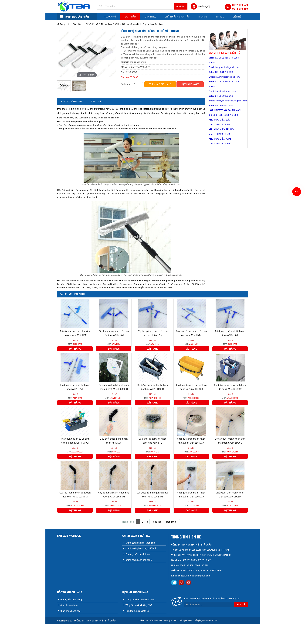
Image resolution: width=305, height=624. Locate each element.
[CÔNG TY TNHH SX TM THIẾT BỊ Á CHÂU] (74, 6)
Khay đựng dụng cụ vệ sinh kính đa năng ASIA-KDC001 (75, 440)
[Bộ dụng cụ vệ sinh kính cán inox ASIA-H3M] (230, 313)
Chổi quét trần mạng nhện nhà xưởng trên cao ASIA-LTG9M (191, 496)
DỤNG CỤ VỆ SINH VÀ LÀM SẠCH (102, 24)
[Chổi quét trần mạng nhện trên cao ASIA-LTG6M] (230, 474)
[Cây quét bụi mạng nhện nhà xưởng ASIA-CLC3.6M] (113, 474)
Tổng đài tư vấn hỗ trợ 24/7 (138, 605)
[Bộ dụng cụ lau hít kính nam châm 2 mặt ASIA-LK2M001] (113, 367)
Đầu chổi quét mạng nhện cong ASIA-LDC (114, 440)
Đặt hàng (75, 348)
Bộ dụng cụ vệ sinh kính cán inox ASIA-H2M (75, 386)
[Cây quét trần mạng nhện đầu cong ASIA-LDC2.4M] (152, 474)
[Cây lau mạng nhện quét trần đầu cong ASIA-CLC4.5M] (75, 474)
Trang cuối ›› (172, 521)
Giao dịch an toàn (69, 605)
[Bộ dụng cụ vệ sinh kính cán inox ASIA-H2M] (75, 367)
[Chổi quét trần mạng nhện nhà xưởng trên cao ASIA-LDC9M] (191, 421)
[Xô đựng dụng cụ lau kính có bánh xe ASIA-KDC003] (191, 367)
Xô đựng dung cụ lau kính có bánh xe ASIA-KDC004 (152, 386)
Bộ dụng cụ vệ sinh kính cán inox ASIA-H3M (230, 333)
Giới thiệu (150, 16)
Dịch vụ (202, 16)
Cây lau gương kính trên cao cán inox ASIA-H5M (152, 333)
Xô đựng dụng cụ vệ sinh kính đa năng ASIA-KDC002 (230, 386)
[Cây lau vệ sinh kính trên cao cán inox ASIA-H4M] (191, 313)
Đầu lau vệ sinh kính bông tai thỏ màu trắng (142, 24)
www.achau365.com (211, 570)
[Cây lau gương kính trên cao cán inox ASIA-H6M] (113, 313)
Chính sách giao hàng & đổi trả (140, 548)
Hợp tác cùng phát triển (137, 610)
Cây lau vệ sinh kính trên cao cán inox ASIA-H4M (191, 333)
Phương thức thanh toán (137, 554)
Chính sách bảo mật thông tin (140, 542)
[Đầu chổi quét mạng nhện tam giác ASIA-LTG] (152, 421)
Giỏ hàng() (204, 6)
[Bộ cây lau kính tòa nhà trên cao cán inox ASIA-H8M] (75, 313)
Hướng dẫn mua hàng (71, 599)
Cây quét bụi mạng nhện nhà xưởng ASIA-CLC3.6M (113, 494)
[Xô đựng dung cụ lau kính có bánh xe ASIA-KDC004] (152, 367)
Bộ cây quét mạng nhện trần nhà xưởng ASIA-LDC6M (230, 440)
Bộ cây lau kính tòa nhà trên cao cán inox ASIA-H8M (75, 333)
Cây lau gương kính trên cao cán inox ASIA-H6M (114, 333)
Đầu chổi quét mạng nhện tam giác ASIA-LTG (152, 440)
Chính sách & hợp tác (177, 16)
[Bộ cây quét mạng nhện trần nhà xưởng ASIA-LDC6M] (230, 421)
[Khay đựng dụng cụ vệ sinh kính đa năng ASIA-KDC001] (75, 421)
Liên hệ (237, 16)
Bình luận (96, 101)
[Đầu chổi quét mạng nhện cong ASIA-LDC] (113, 421)
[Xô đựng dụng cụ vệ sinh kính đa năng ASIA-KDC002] (230, 367)
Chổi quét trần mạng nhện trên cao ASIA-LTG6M (230, 494)
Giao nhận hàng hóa (70, 610)
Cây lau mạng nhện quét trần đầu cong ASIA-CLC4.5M (75, 494)
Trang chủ (110, 16)
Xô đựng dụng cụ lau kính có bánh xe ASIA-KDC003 (191, 386)
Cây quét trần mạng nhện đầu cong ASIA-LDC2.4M (152, 494)
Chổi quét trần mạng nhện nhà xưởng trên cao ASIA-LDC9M (191, 442)
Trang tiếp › (157, 521)
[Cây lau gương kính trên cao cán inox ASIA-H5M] (152, 313)
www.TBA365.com (190, 570)
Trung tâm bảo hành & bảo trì (140, 599)
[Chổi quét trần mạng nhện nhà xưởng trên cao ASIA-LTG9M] (191, 474)
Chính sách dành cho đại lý (138, 559)
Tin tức (220, 16)
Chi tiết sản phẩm (71, 101)
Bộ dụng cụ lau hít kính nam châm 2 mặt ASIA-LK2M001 (114, 386)
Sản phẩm (130, 16)
